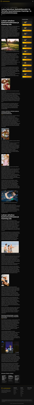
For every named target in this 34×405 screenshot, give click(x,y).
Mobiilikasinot (22, 389)
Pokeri (21, 394)
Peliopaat (15, 390)
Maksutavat (15, 392)
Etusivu (2, 7)
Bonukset (5, 7)
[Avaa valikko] (32, 1)
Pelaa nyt (27, 30)
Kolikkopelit (21, 393)
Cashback (8, 7)
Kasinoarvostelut (16, 389)
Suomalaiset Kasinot (22, 392)
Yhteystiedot (28, 389)
